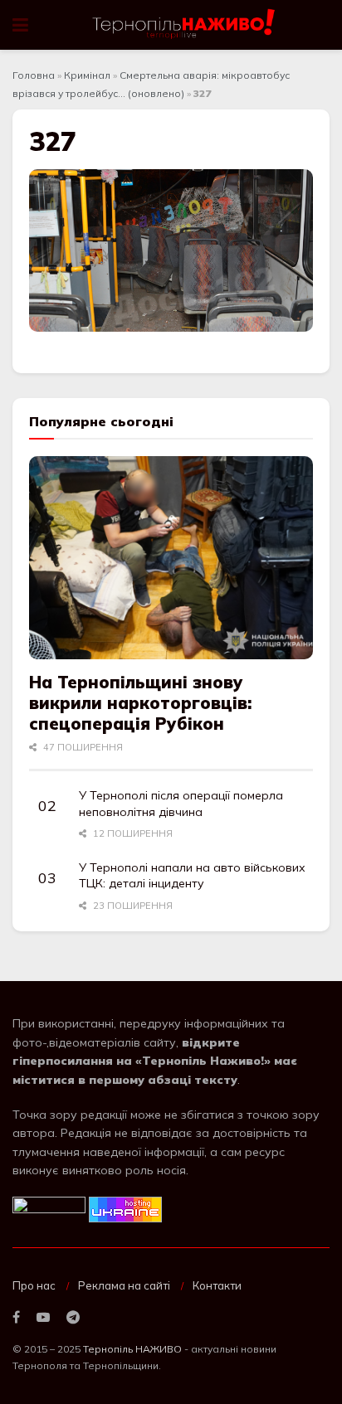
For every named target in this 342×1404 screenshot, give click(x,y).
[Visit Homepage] (184, 24)
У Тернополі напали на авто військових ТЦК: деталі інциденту (192, 875)
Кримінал (87, 75)
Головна (33, 75)
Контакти (217, 1285)
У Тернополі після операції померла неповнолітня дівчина (181, 803)
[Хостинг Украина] (125, 1208)
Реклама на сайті (124, 1285)
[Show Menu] (20, 25)
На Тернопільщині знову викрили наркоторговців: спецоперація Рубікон (140, 703)
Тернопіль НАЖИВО (132, 1349)
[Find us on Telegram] (73, 1318)
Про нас (34, 1285)
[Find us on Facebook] (16, 1318)
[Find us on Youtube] (43, 1318)
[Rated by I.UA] (49, 1208)
